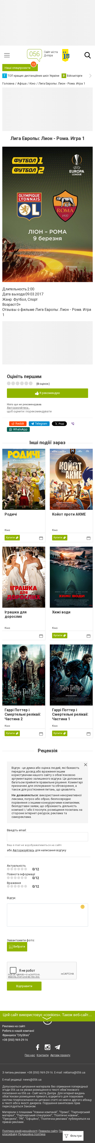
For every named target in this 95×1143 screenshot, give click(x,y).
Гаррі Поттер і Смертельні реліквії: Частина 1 (70, 714)
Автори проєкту (60, 1055)
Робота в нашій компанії (18, 1030)
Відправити (24, 986)
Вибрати (19, 946)
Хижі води (61, 612)
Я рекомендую (49, 393)
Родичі (11, 514)
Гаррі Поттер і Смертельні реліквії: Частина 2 (23, 714)
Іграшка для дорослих (16, 614)
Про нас (30, 1055)
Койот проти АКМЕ (69, 514)
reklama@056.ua (74, 1072)
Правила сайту (48, 1131)
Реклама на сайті (13, 1026)
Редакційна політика (31, 1134)
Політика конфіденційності (20, 1131)
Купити (10, 537)
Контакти (43, 1055)
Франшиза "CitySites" (16, 1035)
